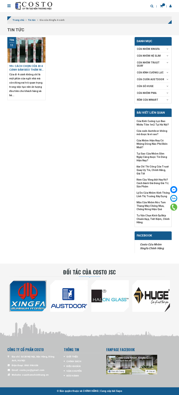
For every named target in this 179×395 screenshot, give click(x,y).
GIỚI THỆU (72, 356)
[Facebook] (173, 189)
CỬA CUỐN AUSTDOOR (150, 79)
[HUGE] (151, 296)
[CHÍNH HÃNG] (34, 6)
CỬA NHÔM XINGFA (148, 49)
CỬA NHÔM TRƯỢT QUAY (148, 64)
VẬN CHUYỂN (74, 371)
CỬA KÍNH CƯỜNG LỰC (150, 72)
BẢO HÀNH (72, 375)
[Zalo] (173, 198)
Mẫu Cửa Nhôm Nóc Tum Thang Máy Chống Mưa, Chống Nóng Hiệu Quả (151, 206)
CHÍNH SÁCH (73, 361)
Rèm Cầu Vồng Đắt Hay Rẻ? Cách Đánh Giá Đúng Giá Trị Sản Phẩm (153, 183)
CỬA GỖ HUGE (145, 86)
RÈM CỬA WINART (147, 99)
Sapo (119, 391)
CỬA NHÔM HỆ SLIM (149, 55)
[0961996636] (173, 207)
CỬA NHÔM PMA (147, 93)
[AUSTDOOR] (69, 296)
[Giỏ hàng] (161, 6)
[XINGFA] (28, 296)
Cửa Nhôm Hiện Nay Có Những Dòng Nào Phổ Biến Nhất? (152, 144)
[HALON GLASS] (110, 296)
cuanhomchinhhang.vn (35, 375)
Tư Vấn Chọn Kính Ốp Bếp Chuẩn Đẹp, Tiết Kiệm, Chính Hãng (153, 219)
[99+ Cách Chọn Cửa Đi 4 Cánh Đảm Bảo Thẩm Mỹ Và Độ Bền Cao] (26, 50)
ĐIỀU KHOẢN (73, 366)
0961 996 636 (31, 365)
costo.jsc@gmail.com (32, 370)
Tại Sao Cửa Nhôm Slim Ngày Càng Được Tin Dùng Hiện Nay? (152, 157)
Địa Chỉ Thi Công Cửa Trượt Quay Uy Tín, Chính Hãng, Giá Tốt (153, 170)
